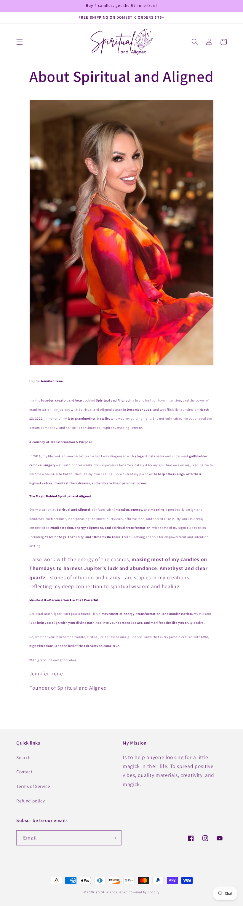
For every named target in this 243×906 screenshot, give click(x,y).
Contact (24, 772)
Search (23, 757)
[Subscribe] (114, 838)
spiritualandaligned (112, 892)
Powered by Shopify (144, 892)
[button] (19, 42)
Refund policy (30, 801)
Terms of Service (33, 786)
